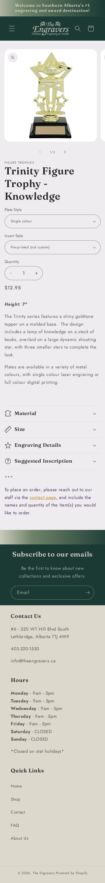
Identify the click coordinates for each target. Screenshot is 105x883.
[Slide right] (65, 152)
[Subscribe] (87, 593)
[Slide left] (40, 152)
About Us (19, 838)
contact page (43, 497)
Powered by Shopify (72, 873)
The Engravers (44, 873)
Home (16, 786)
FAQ (15, 825)
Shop (15, 799)
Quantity (12, 261)
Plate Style (13, 209)
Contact (18, 812)
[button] (11, 28)
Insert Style (14, 235)
